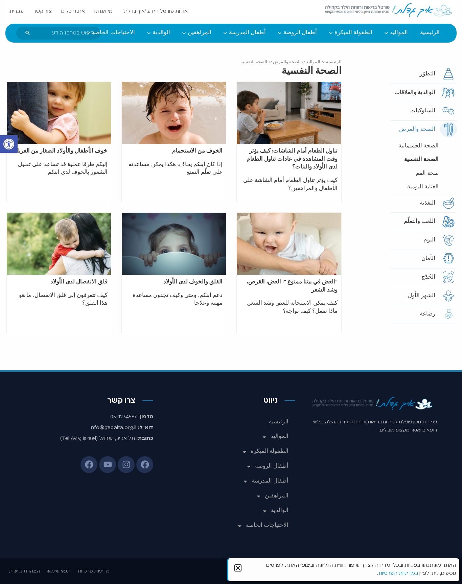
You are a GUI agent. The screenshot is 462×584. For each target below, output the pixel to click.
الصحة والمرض (287, 62)
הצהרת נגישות (24, 571)
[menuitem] (430, 33)
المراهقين (276, 496)
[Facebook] (144, 464)
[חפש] (27, 33)
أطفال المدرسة (270, 481)
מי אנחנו (103, 11)
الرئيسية (334, 62)
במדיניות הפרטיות (398, 573)
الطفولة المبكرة (269, 451)
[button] (9, 144)
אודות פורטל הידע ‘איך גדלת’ (155, 11)
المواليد (313, 62)
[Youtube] (107, 464)
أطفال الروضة (271, 466)
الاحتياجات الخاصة (267, 525)
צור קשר (42, 11)
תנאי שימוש (59, 571)
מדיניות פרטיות (93, 571)
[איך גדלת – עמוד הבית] (389, 10)
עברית (16, 11)
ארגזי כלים (73, 11)
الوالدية (279, 511)
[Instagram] (126, 464)
